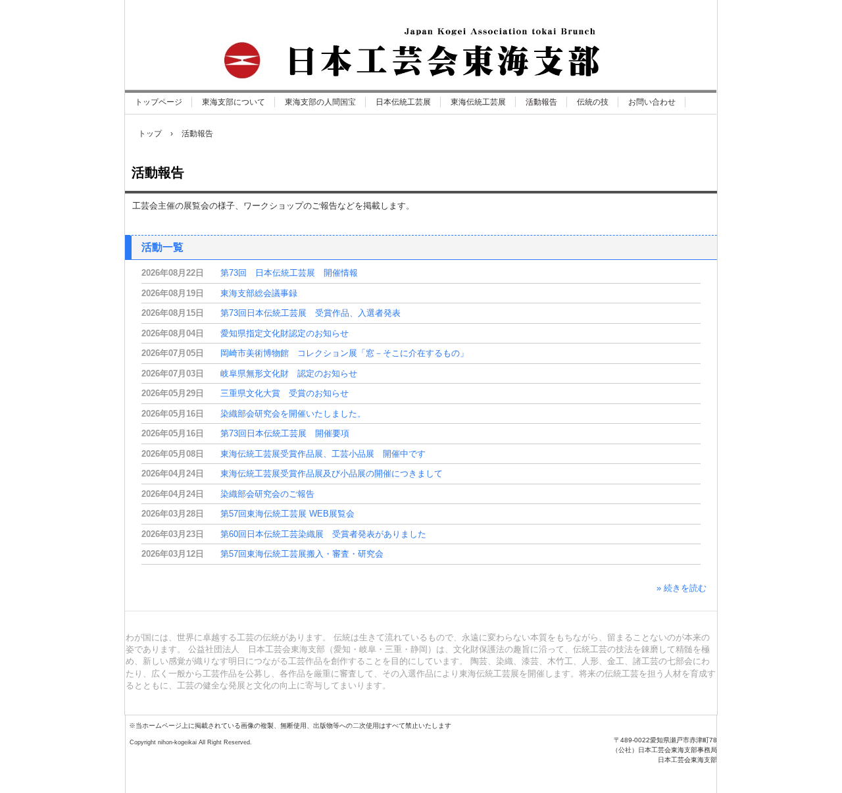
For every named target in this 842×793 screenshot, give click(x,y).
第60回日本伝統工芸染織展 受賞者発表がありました (323, 534)
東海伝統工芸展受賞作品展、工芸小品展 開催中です (323, 454)
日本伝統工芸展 (403, 102)
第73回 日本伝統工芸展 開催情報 (289, 273)
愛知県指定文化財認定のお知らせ (284, 333)
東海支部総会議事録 (258, 293)
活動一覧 (162, 247)
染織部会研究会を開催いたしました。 (293, 414)
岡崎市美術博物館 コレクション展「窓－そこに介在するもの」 (344, 353)
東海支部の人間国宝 (320, 102)
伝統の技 (592, 102)
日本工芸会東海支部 (267, 760)
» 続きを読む (681, 588)
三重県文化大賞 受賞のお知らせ (284, 393)
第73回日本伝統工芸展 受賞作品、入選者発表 (310, 313)
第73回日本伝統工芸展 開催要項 (284, 433)
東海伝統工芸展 (478, 102)
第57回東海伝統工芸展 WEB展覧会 (287, 514)
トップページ (158, 102)
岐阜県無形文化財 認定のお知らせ (288, 373)
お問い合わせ (652, 102)
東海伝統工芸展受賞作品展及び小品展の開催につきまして (331, 473)
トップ (150, 133)
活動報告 (541, 102)
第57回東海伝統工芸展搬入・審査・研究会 (302, 554)
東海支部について (233, 102)
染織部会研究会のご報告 (267, 494)
